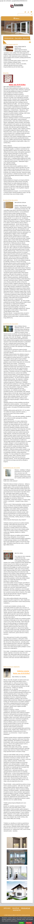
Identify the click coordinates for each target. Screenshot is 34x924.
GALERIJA (15, 908)
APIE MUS (7, 908)
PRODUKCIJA (25, 908)
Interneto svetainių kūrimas (23, 915)
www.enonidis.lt (12, 915)
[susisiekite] (31, 11)
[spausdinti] (30, 42)
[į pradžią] (25, 11)
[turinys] (28, 11)
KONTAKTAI (17, 910)
